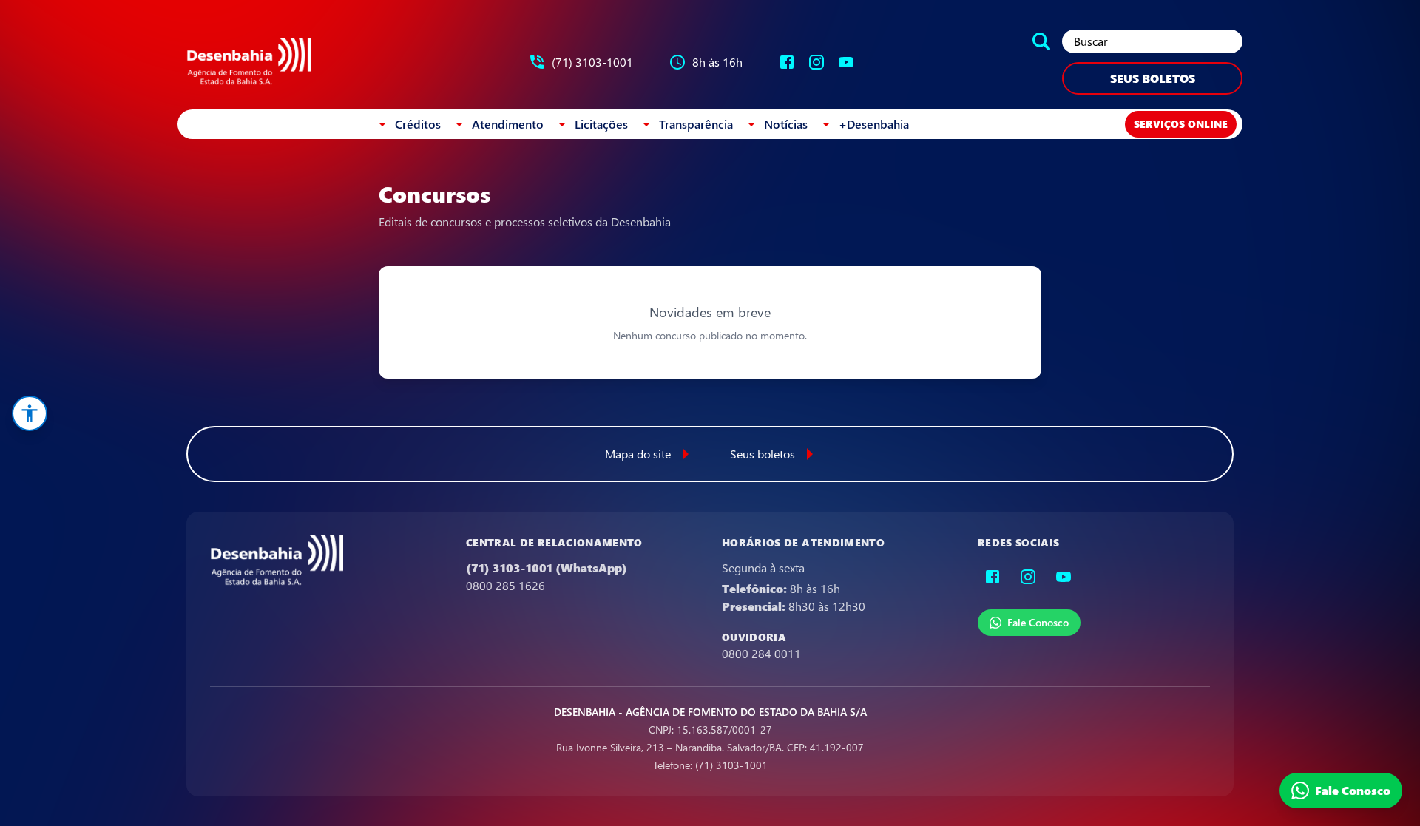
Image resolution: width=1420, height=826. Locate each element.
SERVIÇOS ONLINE (1181, 124)
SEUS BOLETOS (1152, 78)
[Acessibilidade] (29, 413)
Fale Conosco (1038, 622)
